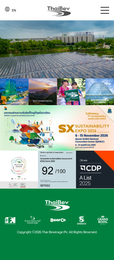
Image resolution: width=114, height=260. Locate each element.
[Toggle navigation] (105, 10)
